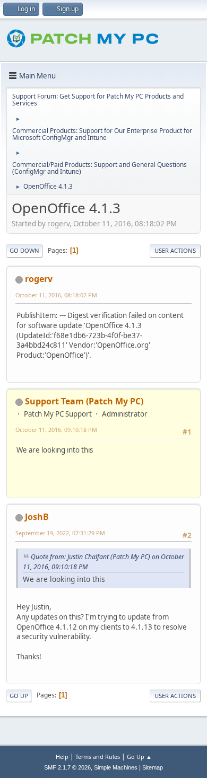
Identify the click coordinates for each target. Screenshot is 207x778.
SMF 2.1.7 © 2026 (67, 767)
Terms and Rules (97, 757)
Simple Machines (115, 767)
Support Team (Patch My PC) (84, 401)
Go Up (19, 696)
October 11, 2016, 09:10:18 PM (56, 430)
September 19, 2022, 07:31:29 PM (60, 533)
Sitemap (152, 767)
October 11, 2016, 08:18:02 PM (56, 295)
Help (62, 757)
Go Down (24, 250)
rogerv (39, 279)
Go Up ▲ (139, 757)
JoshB (37, 517)
